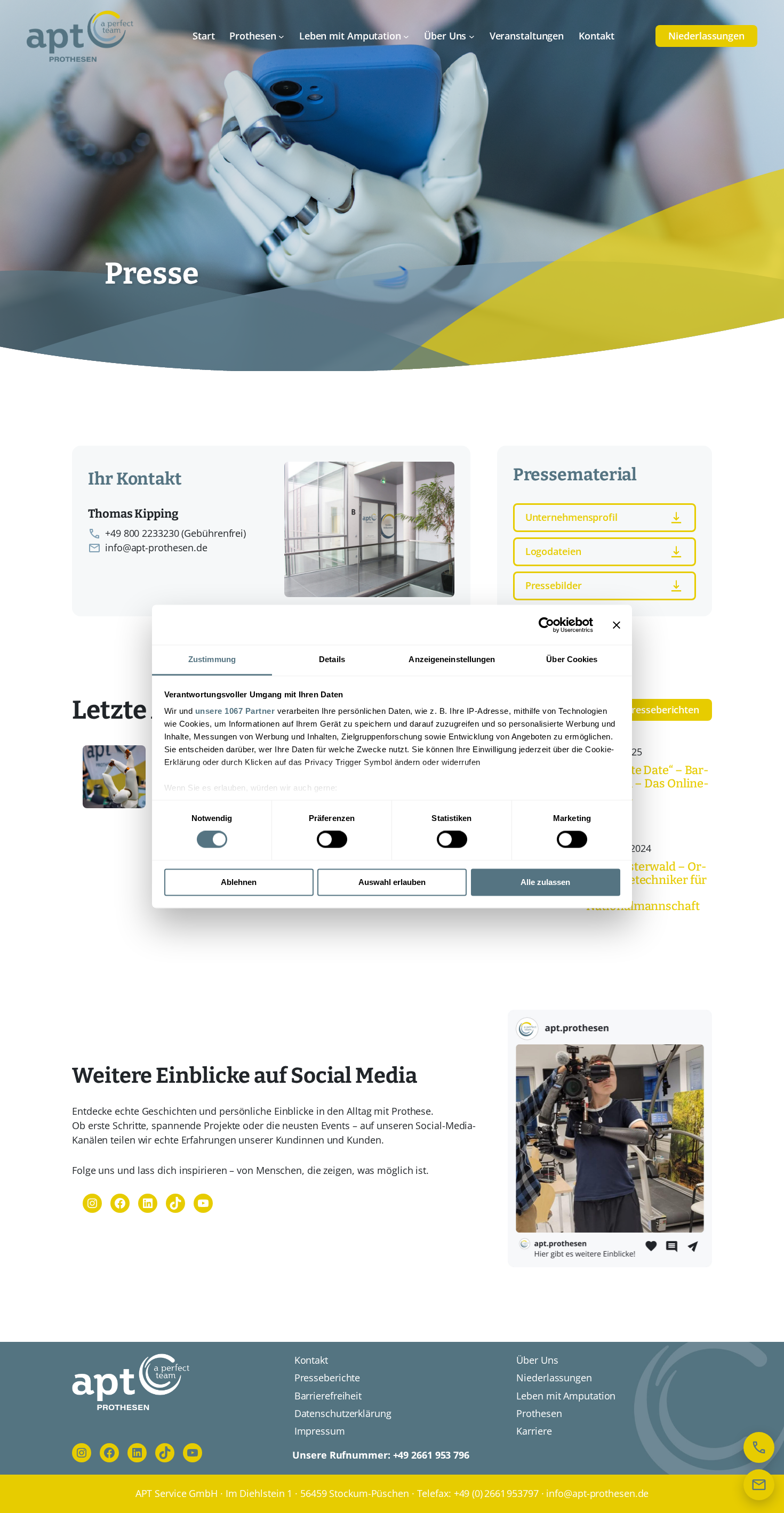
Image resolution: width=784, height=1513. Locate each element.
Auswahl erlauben (392, 882)
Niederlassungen (706, 35)
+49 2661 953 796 (431, 1454)
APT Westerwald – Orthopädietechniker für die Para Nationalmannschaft (646, 886)
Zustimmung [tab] (212, 659)
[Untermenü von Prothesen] (281, 36)
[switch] (332, 839)
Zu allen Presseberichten (643, 709)
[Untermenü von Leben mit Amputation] (406, 36)
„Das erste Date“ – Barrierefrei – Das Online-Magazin (647, 783)
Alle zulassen (545, 882)
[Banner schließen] (616, 625)
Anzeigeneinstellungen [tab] (452, 659)
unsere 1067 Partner (235, 710)
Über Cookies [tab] (571, 659)
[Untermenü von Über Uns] (472, 36)
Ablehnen (239, 882)
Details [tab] (332, 659)
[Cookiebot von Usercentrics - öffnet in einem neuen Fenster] (546, 625)
